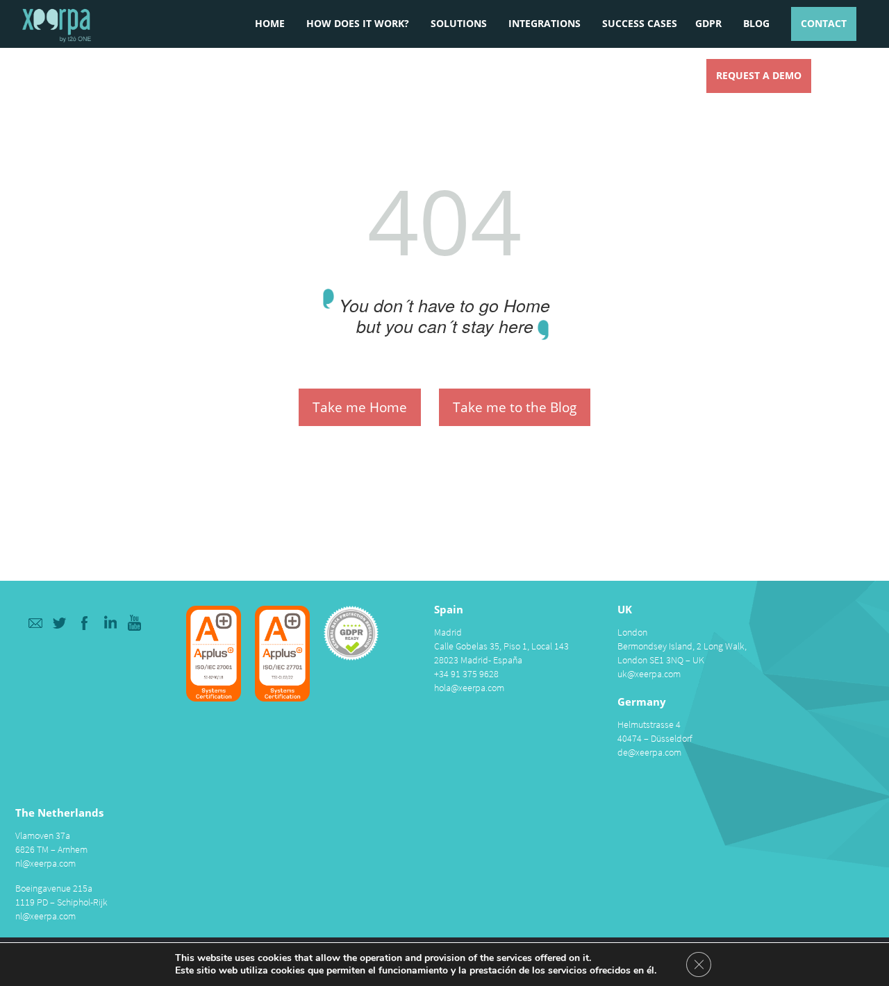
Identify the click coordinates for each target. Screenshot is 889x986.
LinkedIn (110, 623)
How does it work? (357, 23)
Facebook (85, 623)
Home (270, 23)
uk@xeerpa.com (649, 674)
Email (35, 623)
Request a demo (758, 75)
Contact (824, 23)
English (850, 73)
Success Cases (639, 23)
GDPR (708, 23)
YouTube (135, 623)
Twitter (60, 623)
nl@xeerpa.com (45, 863)
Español (827, 73)
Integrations (544, 23)
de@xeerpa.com (649, 752)
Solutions (459, 23)
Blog (756, 23)
